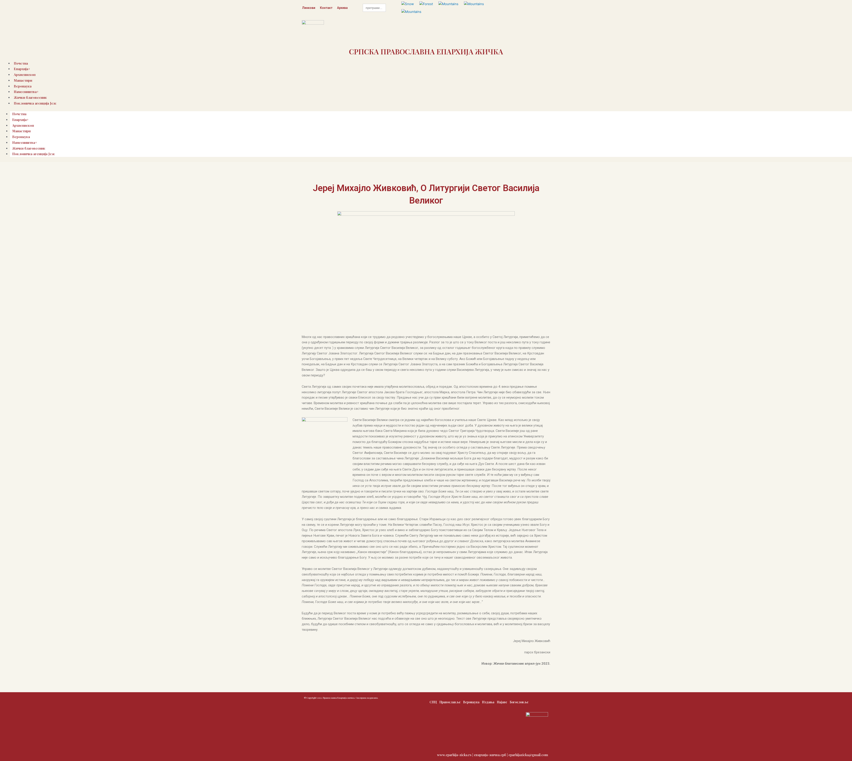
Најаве (502, 702)
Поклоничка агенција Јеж (35, 103)
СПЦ (433, 702)
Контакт (326, 8)
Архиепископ (23, 125)
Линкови (308, 8)
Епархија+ (20, 119)
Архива (342, 8)
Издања (488, 702)
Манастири (23, 80)
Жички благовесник (28, 148)
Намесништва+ (24, 142)
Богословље (519, 702)
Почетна (19, 114)
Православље (450, 702)
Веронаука (21, 136)
